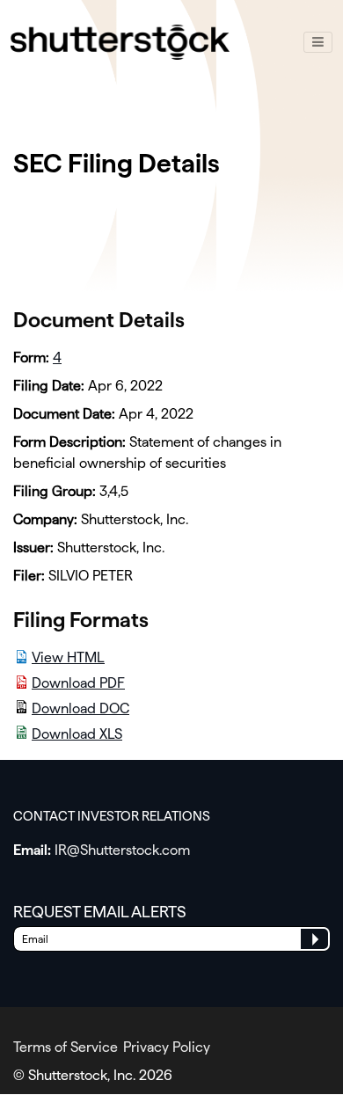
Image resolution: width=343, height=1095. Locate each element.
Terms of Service (65, 1047)
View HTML (68, 657)
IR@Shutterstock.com (122, 850)
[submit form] (314, 939)
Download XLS (77, 734)
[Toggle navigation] (317, 42)
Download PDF (78, 683)
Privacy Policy (166, 1047)
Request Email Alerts (99, 911)
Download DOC (80, 708)
